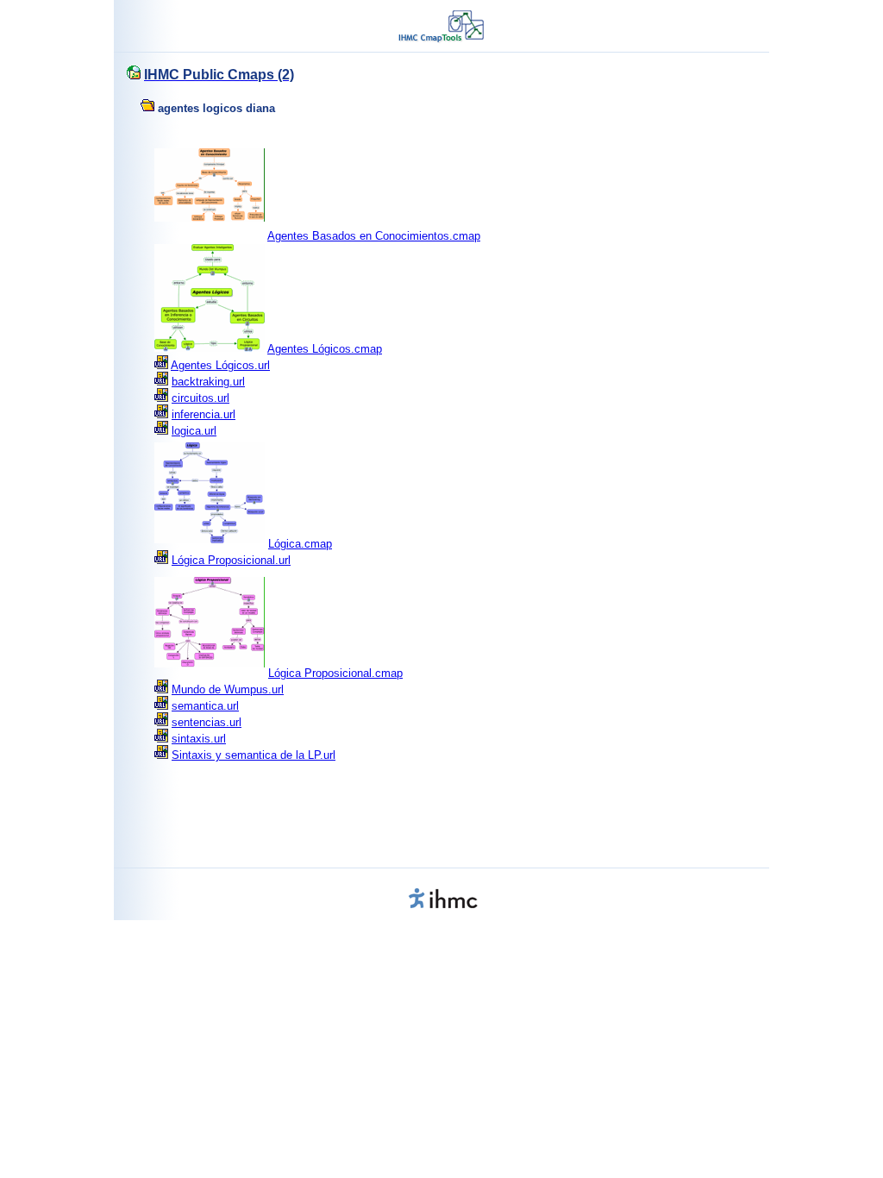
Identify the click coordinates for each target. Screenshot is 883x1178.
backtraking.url (208, 381)
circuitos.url (200, 398)
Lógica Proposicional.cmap (335, 673)
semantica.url (205, 705)
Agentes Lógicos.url (220, 365)
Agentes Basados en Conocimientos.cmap (373, 235)
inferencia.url (203, 414)
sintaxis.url (199, 738)
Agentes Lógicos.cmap (324, 348)
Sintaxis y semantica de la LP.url (253, 755)
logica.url (194, 430)
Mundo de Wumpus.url (228, 689)
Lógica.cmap (300, 543)
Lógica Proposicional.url (231, 560)
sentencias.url (206, 722)
